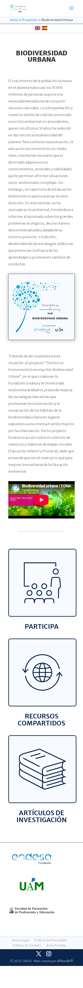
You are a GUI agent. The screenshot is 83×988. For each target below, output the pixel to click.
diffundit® (65, 961)
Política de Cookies (27, 945)
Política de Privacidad (50, 940)
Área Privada (56, 945)
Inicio (14, 20)
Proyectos (29, 20)
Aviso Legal (20, 940)
